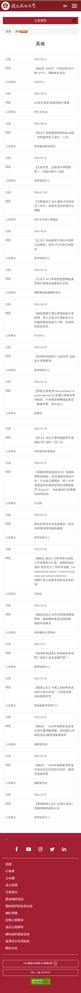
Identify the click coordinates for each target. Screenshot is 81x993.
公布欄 (10, 878)
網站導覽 (11, 913)
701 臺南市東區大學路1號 (37, 963)
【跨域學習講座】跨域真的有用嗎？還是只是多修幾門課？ (54, 655)
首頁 (8, 31)
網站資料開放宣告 (17, 934)
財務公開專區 (14, 920)
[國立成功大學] (18, 6)
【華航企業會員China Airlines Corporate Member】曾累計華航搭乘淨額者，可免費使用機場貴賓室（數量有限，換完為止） (54, 397)
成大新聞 (11, 885)
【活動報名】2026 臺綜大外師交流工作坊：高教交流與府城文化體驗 (54, 206)
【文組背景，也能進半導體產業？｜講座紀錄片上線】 (52, 169)
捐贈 (8, 864)
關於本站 (11, 948)
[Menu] (74, 6)
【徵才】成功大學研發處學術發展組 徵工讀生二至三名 (54, 440)
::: (4, 15)
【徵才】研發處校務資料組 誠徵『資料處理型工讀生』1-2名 (54, 135)
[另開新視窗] (17, 849)
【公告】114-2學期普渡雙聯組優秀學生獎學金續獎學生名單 (54, 281)
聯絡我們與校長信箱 (19, 906)
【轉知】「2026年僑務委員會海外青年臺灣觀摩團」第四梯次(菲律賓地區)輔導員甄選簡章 (54, 731)
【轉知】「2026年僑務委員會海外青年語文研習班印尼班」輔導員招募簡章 (54, 770)
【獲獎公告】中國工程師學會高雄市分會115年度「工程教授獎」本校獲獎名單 (54, 692)
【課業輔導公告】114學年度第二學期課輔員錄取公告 (54, 806)
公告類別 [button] (40, 20)
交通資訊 (11, 892)
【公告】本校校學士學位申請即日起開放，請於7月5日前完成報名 (54, 245)
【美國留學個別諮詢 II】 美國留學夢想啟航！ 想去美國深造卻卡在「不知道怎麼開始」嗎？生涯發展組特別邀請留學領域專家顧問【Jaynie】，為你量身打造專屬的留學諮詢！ (54, 483)
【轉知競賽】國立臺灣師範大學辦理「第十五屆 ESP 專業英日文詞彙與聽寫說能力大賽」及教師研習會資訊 (54, 320)
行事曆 (10, 871)
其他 (18, 31)
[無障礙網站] (40, 981)
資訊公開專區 (14, 927)
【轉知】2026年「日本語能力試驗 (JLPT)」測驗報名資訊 (54, 71)
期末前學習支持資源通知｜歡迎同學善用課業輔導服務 (54, 526)
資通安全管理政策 (17, 941)
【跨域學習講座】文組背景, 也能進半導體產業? (54, 359)
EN (65, 6)
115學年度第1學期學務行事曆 (52, 103)
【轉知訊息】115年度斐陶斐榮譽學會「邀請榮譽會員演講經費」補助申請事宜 (54, 619)
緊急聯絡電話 (14, 899)
